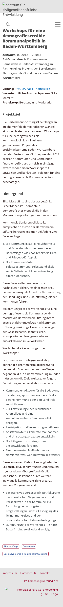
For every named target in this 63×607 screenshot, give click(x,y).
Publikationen (39, 19)
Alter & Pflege (11, 546)
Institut (52, 19)
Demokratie (29, 546)
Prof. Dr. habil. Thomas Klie (32, 89)
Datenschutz (28, 573)
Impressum (10, 573)
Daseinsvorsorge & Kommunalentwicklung (25, 554)
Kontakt (45, 573)
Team (28, 19)
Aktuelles (8, 19)
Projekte (19, 19)
